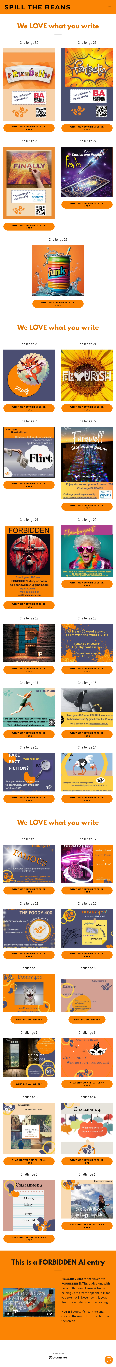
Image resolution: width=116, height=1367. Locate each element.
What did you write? (29, 1019)
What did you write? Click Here (29, 408)
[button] (110, 7)
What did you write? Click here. (87, 1161)
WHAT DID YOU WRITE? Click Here (29, 128)
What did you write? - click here (87, 1084)
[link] (38, 8)
